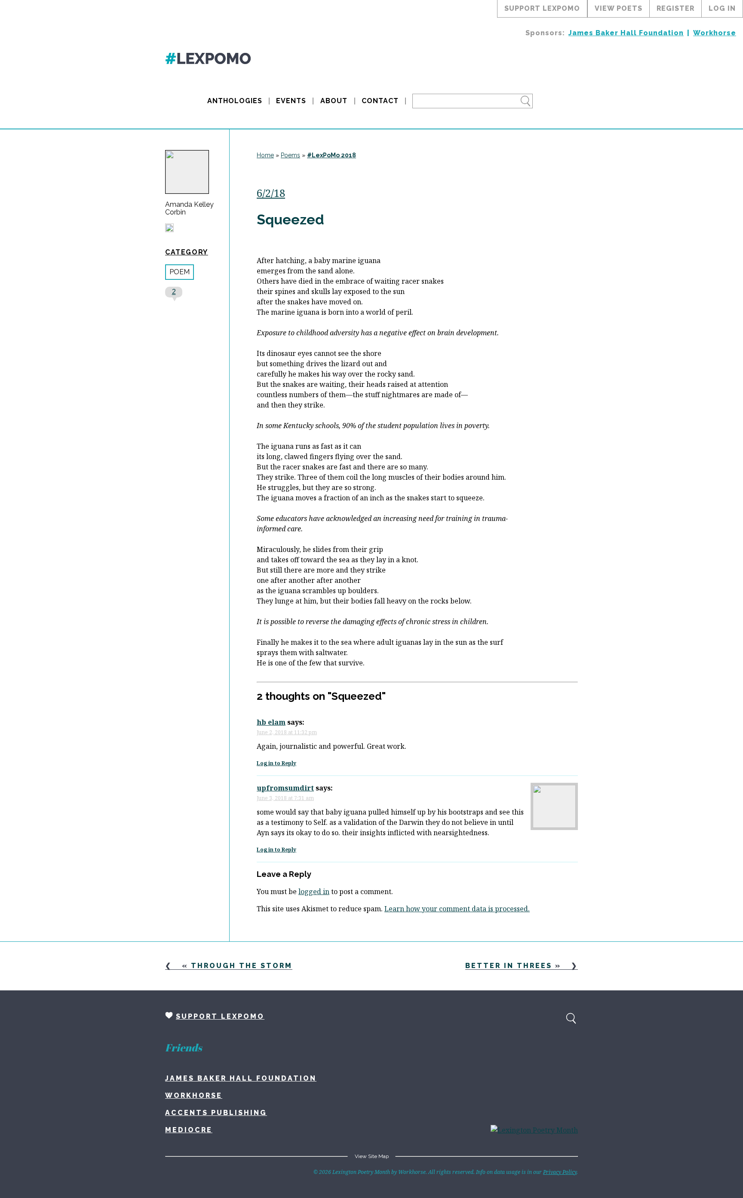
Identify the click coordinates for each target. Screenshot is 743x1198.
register (675, 8)
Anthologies (234, 101)
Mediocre (188, 1130)
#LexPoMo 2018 (331, 155)
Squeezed (290, 219)
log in (722, 8)
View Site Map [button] (372, 1156)
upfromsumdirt (285, 788)
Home (265, 155)
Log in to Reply (276, 763)
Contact (380, 101)
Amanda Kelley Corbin (189, 208)
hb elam (271, 722)
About (333, 101)
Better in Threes (508, 966)
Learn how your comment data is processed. (457, 908)
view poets (618, 8)
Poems (290, 155)
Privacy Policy (560, 1172)
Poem (179, 272)
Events (291, 101)
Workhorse (714, 33)
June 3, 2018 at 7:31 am (285, 798)
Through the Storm (241, 966)
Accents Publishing (216, 1113)
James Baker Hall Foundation (626, 33)
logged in (313, 891)
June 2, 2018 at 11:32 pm (287, 732)
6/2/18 (271, 193)
